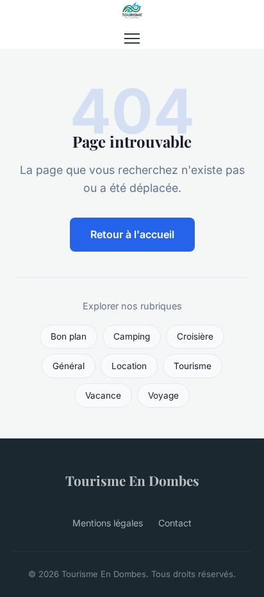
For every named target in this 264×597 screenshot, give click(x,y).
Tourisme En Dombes (132, 480)
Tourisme (192, 366)
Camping (131, 336)
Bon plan (69, 336)
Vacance (103, 395)
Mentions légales (107, 522)
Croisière (195, 336)
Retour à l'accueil (132, 234)
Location (129, 366)
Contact (175, 522)
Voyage (163, 395)
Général (69, 366)
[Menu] (132, 38)
